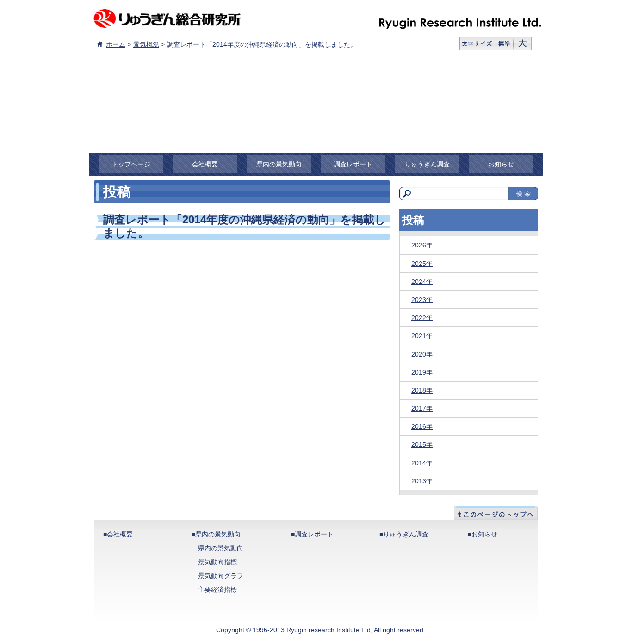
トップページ (131, 164)
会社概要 (205, 164)
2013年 (422, 481)
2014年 (422, 463)
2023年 (422, 299)
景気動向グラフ (220, 575)
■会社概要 (118, 534)
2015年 (422, 444)
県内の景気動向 (279, 164)
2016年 (422, 426)
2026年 (422, 245)
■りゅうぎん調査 (403, 534)
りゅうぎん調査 (427, 164)
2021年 (422, 335)
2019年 (422, 372)
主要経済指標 (217, 589)
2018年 (422, 390)
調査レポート (353, 164)
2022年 (422, 317)
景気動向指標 (217, 562)
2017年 (422, 408)
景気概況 (146, 44)
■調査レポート (312, 534)
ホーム (115, 44)
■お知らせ (482, 534)
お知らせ (501, 164)
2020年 (422, 354)
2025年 (422, 263)
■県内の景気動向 (216, 534)
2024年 (422, 281)
